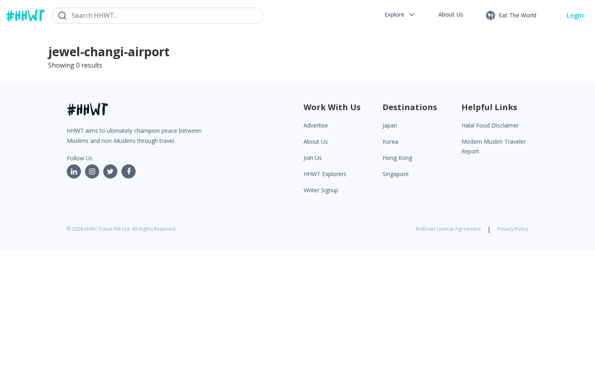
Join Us (313, 158)
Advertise (316, 125)
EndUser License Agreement (448, 228)
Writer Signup (321, 190)
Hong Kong (397, 158)
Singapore (395, 174)
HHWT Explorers (325, 174)
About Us (316, 141)
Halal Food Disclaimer (490, 125)
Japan (389, 125)
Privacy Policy (512, 228)
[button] (400, 14)
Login (575, 15)
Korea (390, 141)
